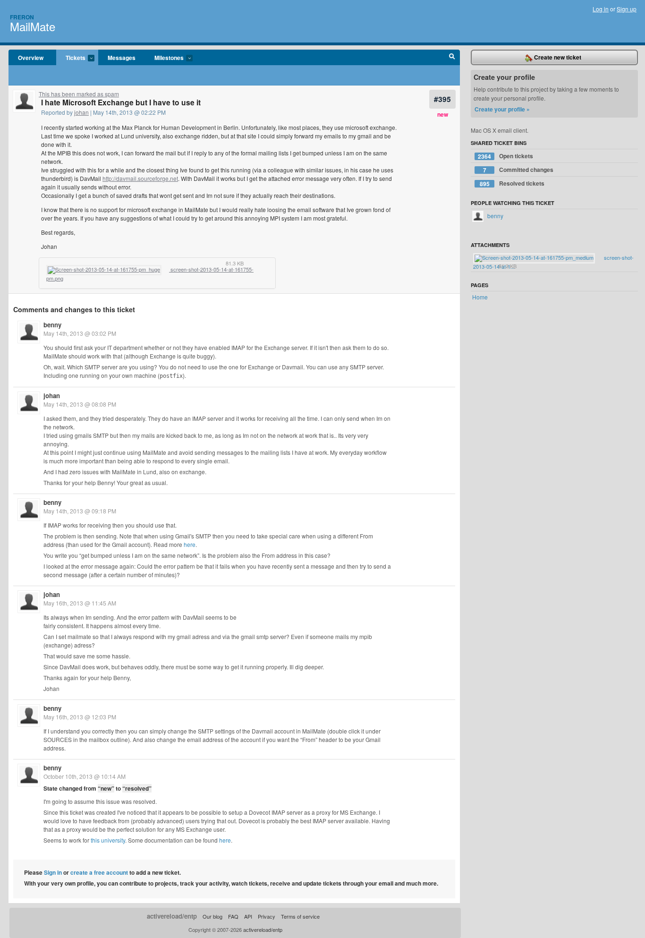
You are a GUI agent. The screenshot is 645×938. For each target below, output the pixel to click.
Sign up (627, 9)
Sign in (53, 872)
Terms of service (300, 916)
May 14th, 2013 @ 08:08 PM (79, 404)
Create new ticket (557, 57)
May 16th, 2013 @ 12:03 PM (79, 717)
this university (108, 840)
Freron (22, 17)
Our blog (212, 916)
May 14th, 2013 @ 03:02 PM (79, 333)
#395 (442, 99)
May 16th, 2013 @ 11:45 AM (79, 603)
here (189, 544)
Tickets (70, 58)
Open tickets (505, 156)
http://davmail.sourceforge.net (140, 178)
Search (452, 58)
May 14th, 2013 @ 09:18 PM (79, 511)
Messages (122, 57)
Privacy (266, 916)
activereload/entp (172, 916)
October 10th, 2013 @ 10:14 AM (84, 776)
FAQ (233, 916)
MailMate (32, 26)
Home (480, 297)
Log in (601, 9)
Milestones (164, 58)
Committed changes (518, 169)
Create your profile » (502, 109)
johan (81, 112)
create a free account (99, 872)
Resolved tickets (512, 183)
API (248, 916)
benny (52, 324)
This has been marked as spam (79, 94)
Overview (30, 57)
